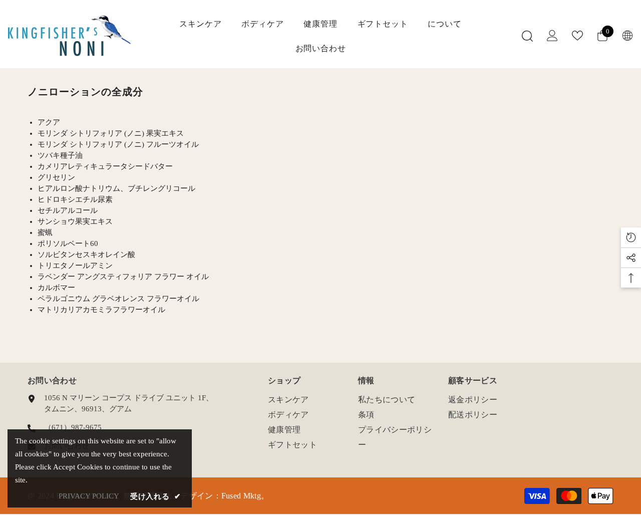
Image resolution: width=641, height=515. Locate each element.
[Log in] (552, 35)
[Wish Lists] (577, 35)
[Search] (527, 36)
